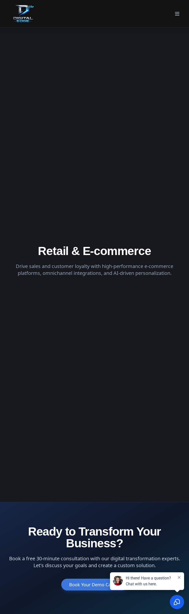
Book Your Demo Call (91, 585)
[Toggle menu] (177, 13)
